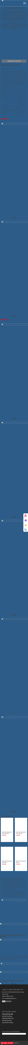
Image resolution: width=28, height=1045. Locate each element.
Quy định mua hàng (7, 1016)
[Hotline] (25, 515)
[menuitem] (20, 3)
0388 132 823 (8, 1043)
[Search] (20, 3)
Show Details (9, 840)
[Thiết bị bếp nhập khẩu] (11, 3)
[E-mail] (25, 525)
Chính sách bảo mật (7, 1014)
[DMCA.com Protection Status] (7, 1002)
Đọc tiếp (4, 839)
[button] (14, 61)
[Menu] (24, 3)
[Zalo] (25, 529)
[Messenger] (25, 520)
